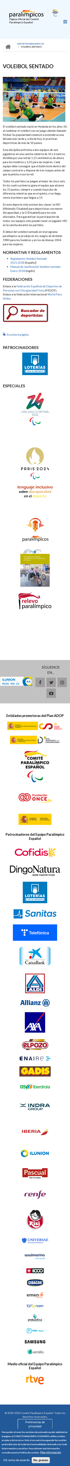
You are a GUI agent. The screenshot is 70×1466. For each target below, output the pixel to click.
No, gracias (40, 1460)
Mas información (50, 1452)
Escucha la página (18, 334)
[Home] (26, 13)
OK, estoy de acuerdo (16, 1460)
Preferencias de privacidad (35, 1424)
